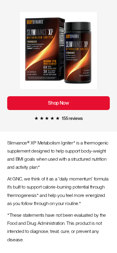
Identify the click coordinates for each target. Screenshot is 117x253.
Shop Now (58, 103)
